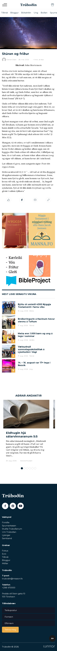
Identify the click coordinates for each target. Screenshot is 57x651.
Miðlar (5, 563)
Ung (36, 12)
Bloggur (14, 12)
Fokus (5, 550)
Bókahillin (26, 12)
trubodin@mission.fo (12, 578)
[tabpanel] (26, 432)
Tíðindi (4, 12)
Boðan (44, 12)
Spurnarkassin (9, 525)
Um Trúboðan (9, 532)
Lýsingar (6, 535)
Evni (4, 554)
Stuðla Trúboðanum (12, 529)
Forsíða (5, 522)
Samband (7, 538)
